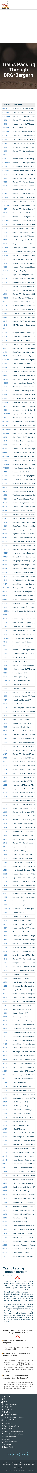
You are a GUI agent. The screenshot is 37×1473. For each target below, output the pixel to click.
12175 (4, 762)
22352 (4, 1137)
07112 (4, 472)
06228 (4, 437)
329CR (4, 1256)
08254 (4, 491)
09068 (4, 534)
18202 (4, 986)
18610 (4, 1001)
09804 (4, 607)
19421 (4, 1028)
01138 (4, 232)
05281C (5, 379)
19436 (4, 1040)
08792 (4, 503)
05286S (5, 383)
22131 (4, 1110)
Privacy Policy (8, 1470)
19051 (4, 1013)
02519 (4, 294)
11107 (4, 700)
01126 (4, 224)
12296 (4, 789)
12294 (4, 781)
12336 (4, 804)
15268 (4, 932)
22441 (4, 1156)
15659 (4, 951)
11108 (4, 704)
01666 (4, 263)
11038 (4, 634)
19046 (4, 1009)
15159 (4, 913)
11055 (4, 657)
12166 (4, 750)
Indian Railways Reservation (13, 1431)
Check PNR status (9, 1436)
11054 (4, 653)
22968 (4, 1245)
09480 (4, 599)
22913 (4, 1226)
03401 (4, 352)
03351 (4, 344)
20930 (4, 1063)
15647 (4, 943)
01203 (4, 244)
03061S (5, 298)
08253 (4, 487)
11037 (4, 630)
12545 (4, 839)
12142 (4, 735)
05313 (4, 394)
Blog (5, 1401)
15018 (4, 905)
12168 (4, 758)
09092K (5, 553)
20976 (4, 1079)
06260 (4, 449)
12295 (4, 785)
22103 (4, 1094)
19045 (4, 1005)
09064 (4, 526)
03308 (4, 340)
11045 (4, 642)
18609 (4, 998)
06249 (4, 441)
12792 (4, 874)
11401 (4, 715)
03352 (4, 348)
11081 (4, 692)
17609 (4, 974)
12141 (4, 731)
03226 (4, 313)
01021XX (5, 128)
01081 (4, 193)
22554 (4, 1175)
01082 (4, 201)
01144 (4, 236)
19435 (4, 1036)
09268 (4, 576)
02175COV (6, 279)
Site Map (6, 1412)
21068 (4, 1083)
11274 (4, 712)
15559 (4, 936)
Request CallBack (9, 1420)
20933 (4, 1067)
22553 (4, 1171)
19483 (4, 1044)
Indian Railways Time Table (13, 1434)
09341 (4, 580)
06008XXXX (6, 429)
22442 (4, 1160)
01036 (4, 155)
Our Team (7, 1439)
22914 (4, 1229)
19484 (4, 1048)
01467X (5, 255)
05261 (4, 371)
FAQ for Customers (10, 1414)
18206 (4, 994)
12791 (4, 870)
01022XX (5, 132)
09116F (5, 557)
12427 (4, 824)
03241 (4, 317)
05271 (4, 375)
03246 (4, 325)
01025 (4, 136)
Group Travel (8, 1407)
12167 (4, 754)
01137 (4, 228)
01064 (4, 186)
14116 (4, 897)
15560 (4, 940)
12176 (4, 766)
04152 (4, 367)
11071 (4, 684)
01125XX (5, 221)
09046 (4, 522)
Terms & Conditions (19, 1470)
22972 (4, 1253)
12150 (4, 742)
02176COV (6, 282)
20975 (4, 1075)
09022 (4, 507)
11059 (4, 665)
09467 (4, 592)
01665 (4, 259)
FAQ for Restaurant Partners (13, 1417)
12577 (4, 847)
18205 (4, 990)
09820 (4, 619)
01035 (4, 151)
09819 (4, 615)
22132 (4, 1114)
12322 (4, 797)
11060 (4, 669)
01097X (5, 209)
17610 (4, 978)
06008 (4, 425)
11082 (4, 696)
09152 (4, 565)
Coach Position (8, 1447)
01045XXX (6, 163)
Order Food (7, 1423)
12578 (4, 851)
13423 (4, 885)
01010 (4, 124)
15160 (4, 916)
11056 (4, 661)
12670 (4, 858)
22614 (4, 1191)
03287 (4, 329)
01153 (4, 240)
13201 (4, 878)
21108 (4, 1090)
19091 (4, 1021)
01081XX (5, 197)
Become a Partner (10, 1404)
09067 (4, 530)
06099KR (5, 433)
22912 (4, 1222)
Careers (6, 1399)
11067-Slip (6, 681)
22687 (4, 1210)
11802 (4, 727)
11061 (4, 673)
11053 (4, 650)
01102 (4, 213)
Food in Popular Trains (11, 1426)
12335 (4, 800)
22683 (4, 1202)
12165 (4, 746)
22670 (4, 1199)
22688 (4, 1214)
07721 (4, 483)
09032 (4, 510)
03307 (4, 337)
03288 (4, 333)
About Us (6, 1396)
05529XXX (6, 414)
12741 (4, 862)
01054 (4, 178)
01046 (4, 166)
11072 (4, 688)
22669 (4, 1195)
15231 (4, 920)
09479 (4, 596)
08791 (4, 499)
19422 (4, 1032)
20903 (4, 1052)
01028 (4, 147)
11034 (4, 626)
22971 (4, 1249)
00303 (4, 108)
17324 (4, 970)
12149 (4, 739)
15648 (4, 947)
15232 (4, 924)
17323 (4, 967)
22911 (4, 1218)
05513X (5, 402)
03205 (4, 302)
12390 (4, 820)
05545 (4, 418)
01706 (4, 275)
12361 (4, 808)
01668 (4, 267)
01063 (4, 182)
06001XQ (5, 422)
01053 (4, 174)
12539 (4, 831)
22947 (4, 1233)
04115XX (5, 360)
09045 (4, 518)
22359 (4, 1148)
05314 (4, 398)
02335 (4, 286)
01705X (5, 271)
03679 (4, 356)
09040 (4, 514)
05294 (4, 391)
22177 (4, 1117)
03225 (4, 309)
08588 (4, 495)
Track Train (7, 1429)
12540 (4, 835)
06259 (4, 445)
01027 (4, 143)
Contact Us (7, 1409)
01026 (4, 139)
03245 (4, 321)
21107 (4, 1086)
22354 (4, 1144)
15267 (4, 928)
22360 (4, 1152)
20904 (4, 1055)
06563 (4, 453)
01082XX (5, 205)
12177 (4, 769)
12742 (4, 866)
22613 (4, 1187)
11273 (4, 708)
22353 (4, 1141)
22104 (4, 1098)
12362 (4, 812)
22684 (4, 1206)
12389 (4, 816)
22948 (4, 1237)
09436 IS (5, 588)
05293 (4, 387)
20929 (4, 1059)
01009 (4, 120)
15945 (4, 959)
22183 (4, 1125)
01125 (4, 217)
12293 (4, 777)
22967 (4, 1241)
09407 (4, 584)
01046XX (5, 170)
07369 (4, 480)
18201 (4, 982)
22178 (4, 1121)
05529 (4, 410)
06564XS (5, 456)
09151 (4, 561)
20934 (4, 1071)
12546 (4, 843)
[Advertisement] (18, 18)
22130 (4, 1106)
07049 (4, 460)
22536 (4, 1168)
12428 (4, 827)
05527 (4, 406)
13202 (4, 882)
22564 (4, 1183)
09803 (4, 603)
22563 (4, 1179)
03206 (4, 306)
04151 (4, 364)
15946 (4, 963)
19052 (4, 1017)
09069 (4, 538)
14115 (4, 893)
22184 (4, 1129)
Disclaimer (30, 1470)
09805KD (5, 611)
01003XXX (6, 116)
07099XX (5, 464)
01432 (4, 252)
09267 (4, 572)
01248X (5, 248)
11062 (4, 677)
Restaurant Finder (10, 1442)
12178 (4, 773)
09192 (4, 568)
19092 (4, 1025)
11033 (4, 623)
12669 (4, 854)
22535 (4, 1164)
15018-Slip (6, 909)
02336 (4, 290)
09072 (4, 545)
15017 (4, 901)
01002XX (5, 112)
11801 (4, 723)
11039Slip (5, 638)
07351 (4, 476)
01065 (4, 190)
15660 (4, 955)
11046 (4, 646)
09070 (4, 541)
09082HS (5, 549)
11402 (4, 719)
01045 (4, 159)
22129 (4, 1102)
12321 (4, 793)
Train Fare (7, 1444)
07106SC (5, 468)
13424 (4, 889)
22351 (4, 1133)
